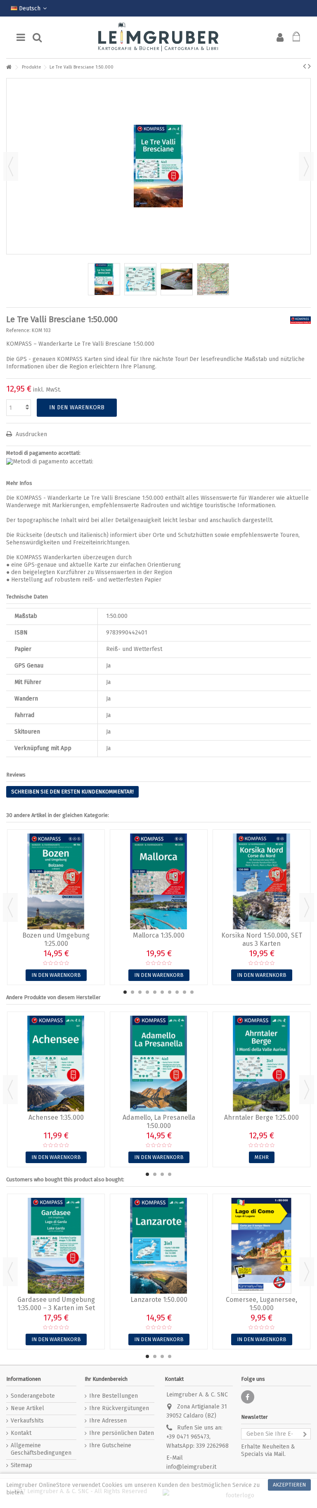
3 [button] (140, 992)
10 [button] (192, 992)
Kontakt (21, 1433)
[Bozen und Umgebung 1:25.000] (56, 881)
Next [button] (306, 907)
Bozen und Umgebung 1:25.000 (56, 939)
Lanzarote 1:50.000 (158, 1300)
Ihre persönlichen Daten (121, 1433)
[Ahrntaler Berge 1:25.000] (261, 1063)
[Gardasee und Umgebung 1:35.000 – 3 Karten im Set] (56, 1246)
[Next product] (309, 66)
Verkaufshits (27, 1420)
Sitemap (21, 1465)
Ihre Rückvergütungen (119, 1408)
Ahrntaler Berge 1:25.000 (261, 1117)
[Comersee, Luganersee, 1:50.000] (261, 1246)
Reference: (18, 330)
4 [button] (147, 992)
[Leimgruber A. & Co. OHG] (158, 37)
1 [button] (125, 992)
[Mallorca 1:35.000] (158, 881)
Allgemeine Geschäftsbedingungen (41, 1449)
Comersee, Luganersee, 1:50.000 (261, 1304)
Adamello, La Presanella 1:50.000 (159, 1122)
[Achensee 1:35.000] (56, 1063)
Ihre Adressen (108, 1420)
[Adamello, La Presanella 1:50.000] (158, 1063)
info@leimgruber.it (191, 1466)
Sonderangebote (33, 1395)
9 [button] (184, 992)
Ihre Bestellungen (113, 1395)
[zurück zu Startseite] (8, 67)
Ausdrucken (30, 434)
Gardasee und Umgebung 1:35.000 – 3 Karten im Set (56, 1304)
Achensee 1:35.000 (56, 1117)
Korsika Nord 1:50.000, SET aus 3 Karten (261, 939)
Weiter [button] (306, 166)
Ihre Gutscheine (110, 1445)
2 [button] (132, 992)
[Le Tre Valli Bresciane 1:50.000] (104, 279)
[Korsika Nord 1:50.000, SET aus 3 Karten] (261, 881)
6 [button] (162, 992)
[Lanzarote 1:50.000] (158, 1246)
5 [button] (154, 992)
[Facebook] (247, 1397)
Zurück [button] (10, 166)
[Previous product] (304, 66)
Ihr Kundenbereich (106, 1379)
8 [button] (177, 992)
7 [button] (169, 992)
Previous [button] (10, 907)
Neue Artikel (27, 1408)
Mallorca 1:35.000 (159, 935)
